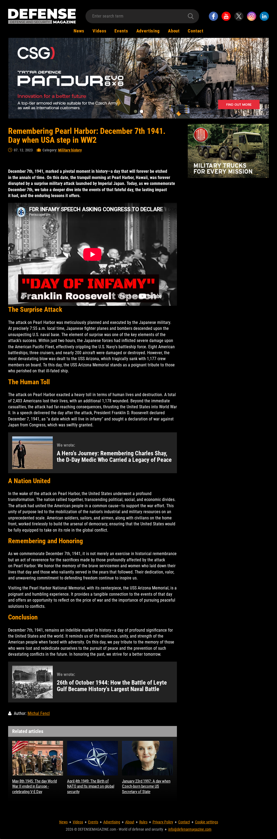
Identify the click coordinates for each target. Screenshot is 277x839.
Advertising (148, 31)
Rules (143, 822)
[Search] (191, 16)
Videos (99, 31)
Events (121, 31)
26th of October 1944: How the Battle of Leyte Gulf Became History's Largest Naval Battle (112, 685)
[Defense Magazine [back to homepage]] (42, 16)
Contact (195, 31)
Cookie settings (206, 822)
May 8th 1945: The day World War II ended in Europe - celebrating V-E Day (34, 786)
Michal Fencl (39, 713)
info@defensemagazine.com (190, 829)
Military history (70, 150)
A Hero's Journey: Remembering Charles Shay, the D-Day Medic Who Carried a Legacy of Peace (114, 456)
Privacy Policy (163, 822)
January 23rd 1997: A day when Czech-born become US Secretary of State (146, 786)
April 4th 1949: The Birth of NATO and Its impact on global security (90, 786)
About (174, 31)
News (79, 31)
